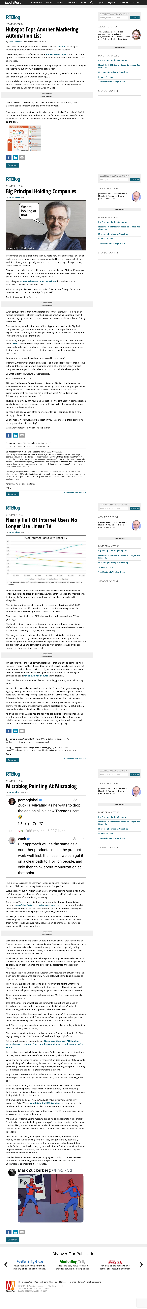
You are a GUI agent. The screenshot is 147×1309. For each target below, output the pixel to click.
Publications (36, 2)
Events (49, 2)
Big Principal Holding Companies (113, 60)
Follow (136, 2)
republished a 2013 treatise (45, 1103)
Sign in (100, 2)
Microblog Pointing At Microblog (113, 72)
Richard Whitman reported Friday (38, 281)
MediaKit (37, 1282)
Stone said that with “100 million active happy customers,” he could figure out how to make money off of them (45, 1044)
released (61, 46)
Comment (12, 165)
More (83, 2)
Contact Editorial (50, 1282)
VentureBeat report (57, 54)
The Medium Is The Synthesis (111, 81)
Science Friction (105, 77)
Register (111, 2)
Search (91, 2)
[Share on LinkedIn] (15, 157)
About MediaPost (25, 1282)
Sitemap (72, 1282)
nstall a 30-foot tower (36, 675)
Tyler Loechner (15, 42)
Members (72, 2)
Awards (60, 2)
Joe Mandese (14, 197)
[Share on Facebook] (8, 157)
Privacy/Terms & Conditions (89, 1282)
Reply (8, 488)
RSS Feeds (63, 1282)
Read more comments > (75, 492)
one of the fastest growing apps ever (35, 905)
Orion (14, 343)
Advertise (124, 2)
